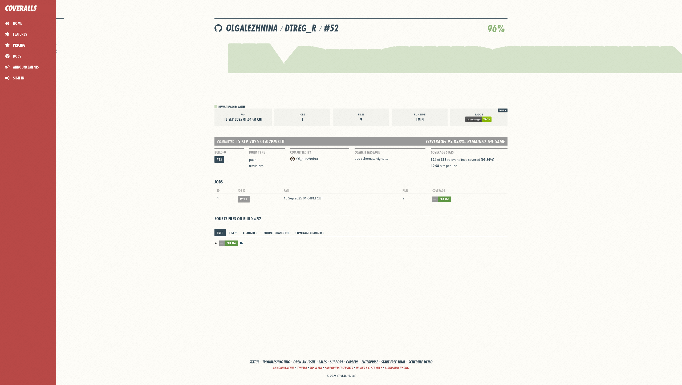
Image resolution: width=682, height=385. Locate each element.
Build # (220, 152)
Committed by (300, 152)
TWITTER (302, 368)
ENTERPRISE (370, 362)
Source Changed (276, 232)
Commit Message (367, 152)
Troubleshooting (276, 362)
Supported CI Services (339, 368)
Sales (323, 362)
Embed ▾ (502, 110)
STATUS (254, 362)
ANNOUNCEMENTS (283, 368)
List (233, 232)
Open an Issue (304, 362)
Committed (225, 142)
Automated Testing (397, 368)
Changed (250, 232)
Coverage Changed (309, 232)
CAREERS (352, 362)
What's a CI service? (369, 368)
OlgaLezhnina (252, 28)
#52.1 (243, 199)
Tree (220, 232)
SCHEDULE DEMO (420, 362)
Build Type (257, 152)
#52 (331, 28)
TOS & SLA (316, 368)
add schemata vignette (371, 158)
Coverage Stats (442, 152)
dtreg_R (300, 28)
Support (336, 362)
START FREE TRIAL (393, 362)
